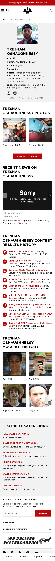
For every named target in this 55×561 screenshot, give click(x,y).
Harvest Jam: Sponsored (21, 251)
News (9, 557)
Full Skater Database (16, 434)
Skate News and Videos (17, 452)
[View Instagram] (8, 93)
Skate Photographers (16, 474)
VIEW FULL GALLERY (27, 156)
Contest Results (13, 485)
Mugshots (37, 557)
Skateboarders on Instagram (20, 443)
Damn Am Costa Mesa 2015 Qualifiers (28, 270)
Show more (23, 223)
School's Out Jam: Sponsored (24, 279)
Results (22, 557)
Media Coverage (12, 462)
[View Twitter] (15, 93)
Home (5, 19)
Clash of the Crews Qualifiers (24, 286)
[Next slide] (50, 130)
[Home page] (27, 11)
